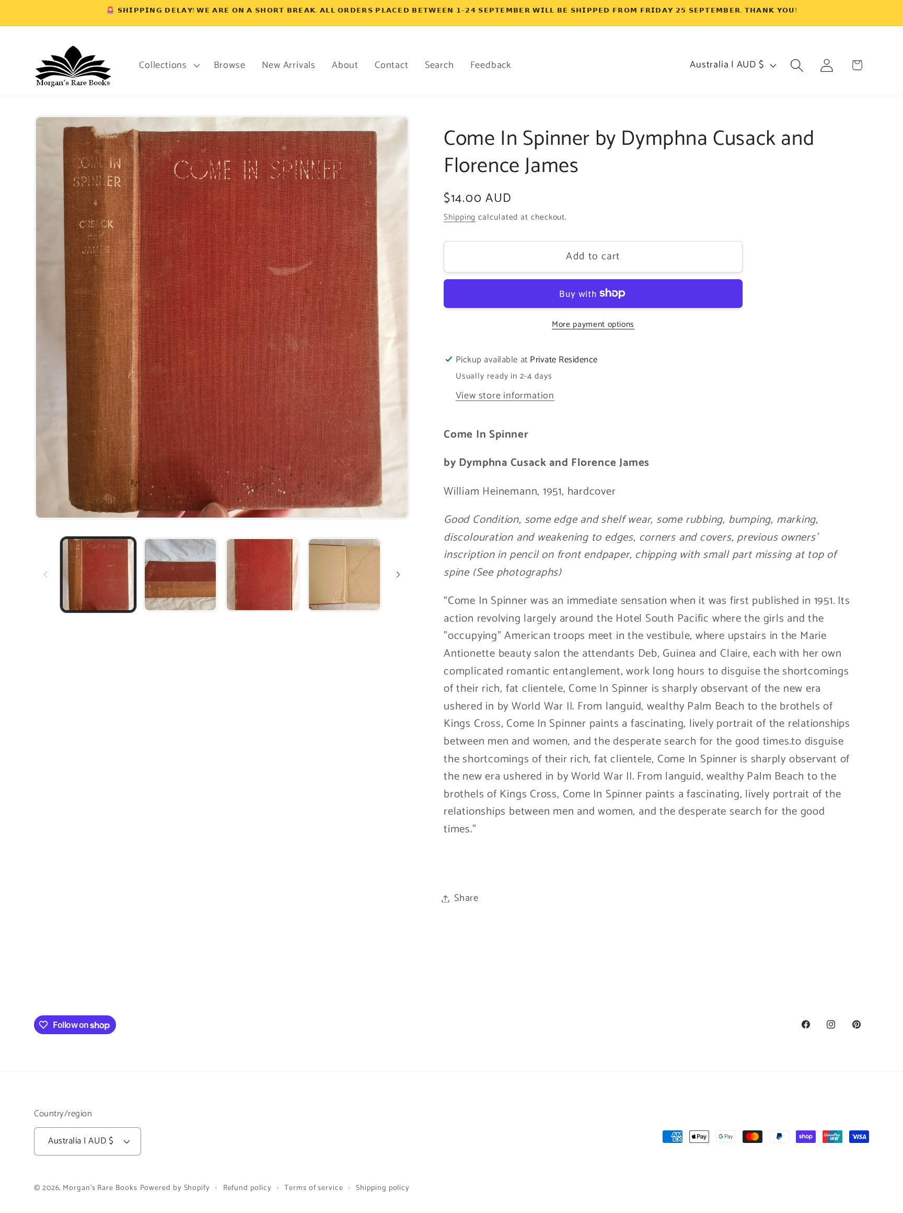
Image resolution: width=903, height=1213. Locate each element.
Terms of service (313, 1188)
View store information (505, 395)
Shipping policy (383, 1188)
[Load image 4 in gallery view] (344, 574)
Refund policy (247, 1188)
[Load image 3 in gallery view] (262, 574)
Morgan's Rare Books (100, 1188)
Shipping (460, 217)
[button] (168, 65)
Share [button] (466, 898)
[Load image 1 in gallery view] (98, 574)
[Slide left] (45, 574)
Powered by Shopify (175, 1188)
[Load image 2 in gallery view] (180, 574)
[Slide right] (398, 574)
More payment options (593, 324)
